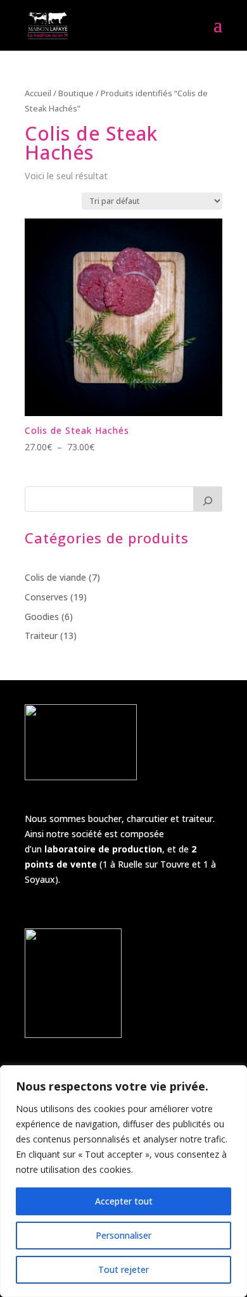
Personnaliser (123, 1235)
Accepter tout (124, 1201)
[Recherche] (207, 499)
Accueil (38, 93)
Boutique (76, 93)
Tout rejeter (123, 1269)
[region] (123, 1181)
